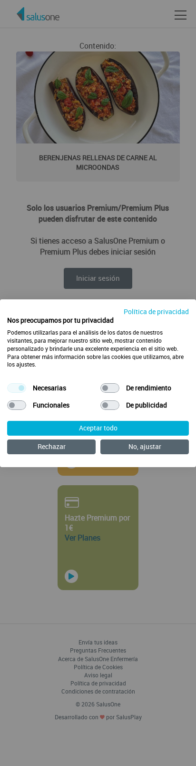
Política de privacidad (156, 311)
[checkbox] (16, 388)
